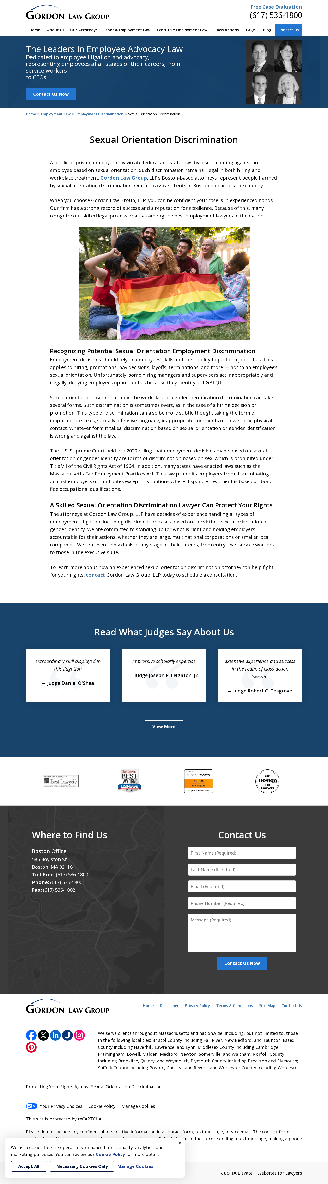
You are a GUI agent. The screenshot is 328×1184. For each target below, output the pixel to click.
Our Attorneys (84, 30)
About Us (55, 30)
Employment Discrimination (99, 114)
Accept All (28, 1166)
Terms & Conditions (234, 1005)
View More (164, 726)
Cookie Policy (101, 1106)
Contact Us (288, 30)
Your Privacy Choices (61, 1106)
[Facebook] (31, 1035)
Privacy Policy (197, 1005)
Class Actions (226, 30)
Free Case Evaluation (276, 7)
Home (34, 30)
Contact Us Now (51, 94)
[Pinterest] (31, 1047)
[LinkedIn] (55, 1035)
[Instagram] (79, 1035)
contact (95, 575)
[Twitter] (43, 1035)
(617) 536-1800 (276, 15)
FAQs (251, 30)
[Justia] (67, 1035)
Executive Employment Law (182, 30)
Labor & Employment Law (126, 30)
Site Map (267, 1005)
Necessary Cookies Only (82, 1166)
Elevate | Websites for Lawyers (261, 1173)
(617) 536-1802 (59, 890)
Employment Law (56, 114)
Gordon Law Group (123, 178)
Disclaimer (169, 1005)
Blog (267, 30)
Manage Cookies (138, 1106)
